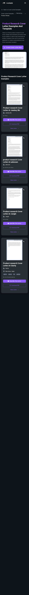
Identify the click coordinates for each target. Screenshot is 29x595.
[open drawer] (25, 2)
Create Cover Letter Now (14, 47)
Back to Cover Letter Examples (12, 9)
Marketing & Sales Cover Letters (20, 13)
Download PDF (15, 124)
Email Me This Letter (15, 119)
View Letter (13, 128)
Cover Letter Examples (7, 13)
